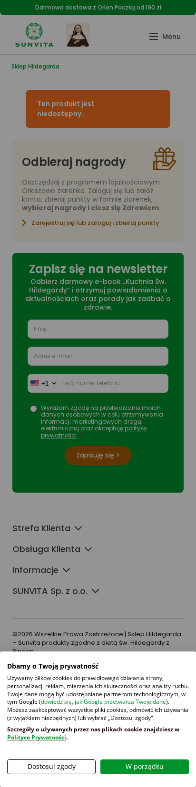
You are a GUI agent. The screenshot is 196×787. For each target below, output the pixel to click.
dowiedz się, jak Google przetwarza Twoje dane (103, 702)
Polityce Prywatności (36, 737)
